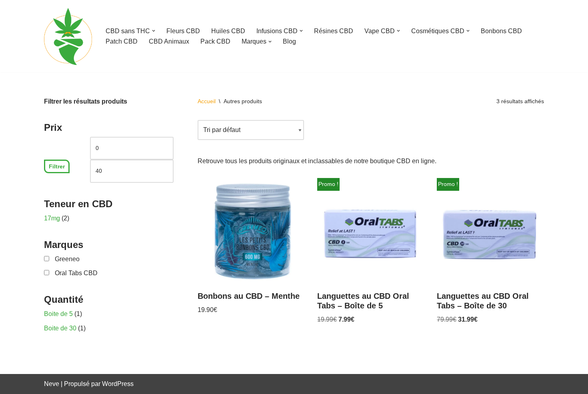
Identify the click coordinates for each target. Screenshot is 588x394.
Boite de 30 (60, 328)
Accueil (207, 101)
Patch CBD (122, 41)
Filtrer (57, 166)
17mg (52, 218)
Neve (51, 383)
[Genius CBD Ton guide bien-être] (68, 36)
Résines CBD (333, 31)
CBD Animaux (169, 41)
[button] (153, 30)
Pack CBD (215, 41)
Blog (289, 41)
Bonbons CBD (501, 31)
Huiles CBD (228, 31)
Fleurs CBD (183, 31)
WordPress (118, 383)
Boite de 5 (58, 313)
